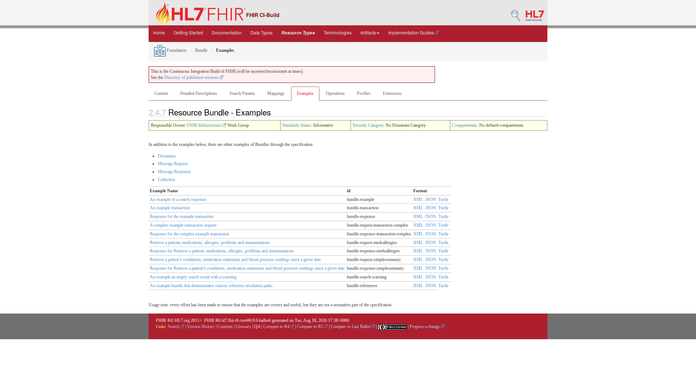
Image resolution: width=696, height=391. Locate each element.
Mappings (276, 93)
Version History (201, 326)
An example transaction (170, 207)
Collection (166, 179)
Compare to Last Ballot (351, 326)
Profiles (363, 93)
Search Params (242, 93)
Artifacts (368, 32)
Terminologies (338, 32)
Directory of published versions (192, 77)
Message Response (174, 171)
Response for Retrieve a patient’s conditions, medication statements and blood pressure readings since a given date (247, 268)
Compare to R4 (276, 326)
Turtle (443, 199)
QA (257, 326)
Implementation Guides (411, 32)
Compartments (464, 125)
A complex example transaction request (183, 225)
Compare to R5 (310, 326)
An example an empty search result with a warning (193, 276)
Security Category (368, 125)
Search (174, 326)
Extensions (392, 93)
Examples (305, 93)
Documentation (227, 32)
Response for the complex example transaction (189, 233)
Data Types (261, 32)
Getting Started (188, 32)
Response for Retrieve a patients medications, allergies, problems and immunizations (222, 250)
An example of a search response (178, 199)
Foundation (176, 50)
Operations (335, 93)
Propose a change (425, 326)
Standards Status (296, 125)
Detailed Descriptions (198, 93)
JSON (430, 199)
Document (166, 156)
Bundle (201, 50)
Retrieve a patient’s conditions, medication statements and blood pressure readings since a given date (235, 259)
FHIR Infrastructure (205, 125)
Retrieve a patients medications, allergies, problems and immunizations (210, 242)
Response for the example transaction (182, 216)
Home (159, 32)
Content (161, 93)
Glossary (243, 326)
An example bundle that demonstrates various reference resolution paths (211, 285)
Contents (225, 326)
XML (418, 199)
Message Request (173, 163)
